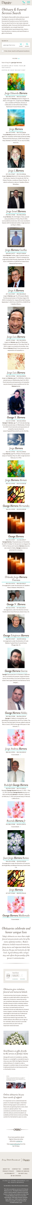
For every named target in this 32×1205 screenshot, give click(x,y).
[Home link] (7, 2)
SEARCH (5, 40)
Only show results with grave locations (16, 51)
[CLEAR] (21, 44)
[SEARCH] (27, 44)
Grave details (15, 754)
